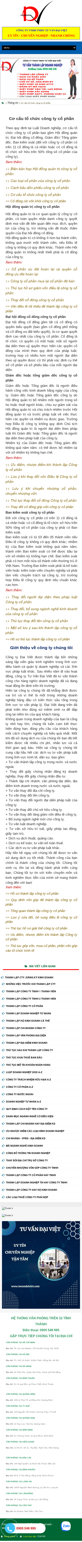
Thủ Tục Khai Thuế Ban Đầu (24, 1057)
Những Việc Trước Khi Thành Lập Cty (31, 984)
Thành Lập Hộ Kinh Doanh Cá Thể (28, 1020)
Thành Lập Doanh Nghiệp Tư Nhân (28, 1013)
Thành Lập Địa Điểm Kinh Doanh (26, 1042)
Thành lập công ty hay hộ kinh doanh (31, 1190)
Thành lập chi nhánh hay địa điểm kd (30, 1123)
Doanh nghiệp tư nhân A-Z (23, 1101)
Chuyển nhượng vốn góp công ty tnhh (32, 1167)
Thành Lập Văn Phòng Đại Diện (26, 1035)
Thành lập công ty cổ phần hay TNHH (31, 1175)
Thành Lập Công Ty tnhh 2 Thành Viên (31, 998)
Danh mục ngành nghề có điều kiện (29, 1116)
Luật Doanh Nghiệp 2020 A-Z (24, 1072)
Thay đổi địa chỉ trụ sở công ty (27, 1160)
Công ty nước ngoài (19, 1094)
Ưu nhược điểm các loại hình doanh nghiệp (35, 1131)
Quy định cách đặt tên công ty (27, 1109)
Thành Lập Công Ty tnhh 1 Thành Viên (31, 991)
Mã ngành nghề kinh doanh (24, 1145)
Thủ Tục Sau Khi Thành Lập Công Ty (29, 1050)
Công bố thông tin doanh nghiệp (28, 1153)
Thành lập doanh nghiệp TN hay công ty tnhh (36, 1182)
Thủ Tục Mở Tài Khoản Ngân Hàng (28, 1065)
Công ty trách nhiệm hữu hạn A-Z (28, 1079)
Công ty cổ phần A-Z (19, 1087)
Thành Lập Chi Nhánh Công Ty (26, 1028)
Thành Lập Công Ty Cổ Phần (24, 1006)
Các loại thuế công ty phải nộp (27, 1197)
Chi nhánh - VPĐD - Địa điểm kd (25, 1138)
